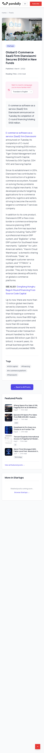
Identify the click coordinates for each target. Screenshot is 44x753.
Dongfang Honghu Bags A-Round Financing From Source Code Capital (20, 290)
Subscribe (35, 4)
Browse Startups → (22, 492)
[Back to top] (37, 746)
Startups (10, 46)
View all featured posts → (15, 465)
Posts (11, 13)
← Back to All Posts (22, 387)
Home (4, 13)
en (25, 4)
